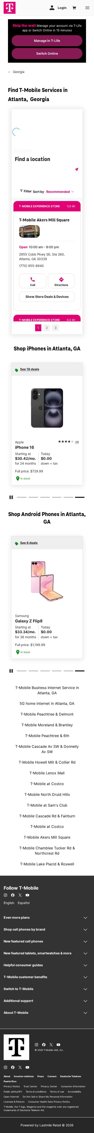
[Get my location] (77, 169)
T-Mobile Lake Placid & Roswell (47, 864)
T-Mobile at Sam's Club (47, 805)
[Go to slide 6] (77, 498)
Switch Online (47, 53)
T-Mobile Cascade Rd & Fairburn (47, 816)
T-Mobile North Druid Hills (47, 794)
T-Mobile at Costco (47, 783)
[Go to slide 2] (30, 498)
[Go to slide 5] (65, 498)
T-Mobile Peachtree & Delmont (47, 714)
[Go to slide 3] (41, 498)
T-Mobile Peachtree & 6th (47, 735)
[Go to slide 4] (53, 498)
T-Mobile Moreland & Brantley (47, 725)
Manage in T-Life (47, 41)
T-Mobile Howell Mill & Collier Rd (47, 762)
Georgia (18, 72)
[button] (60, 192)
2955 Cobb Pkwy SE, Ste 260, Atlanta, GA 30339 (42, 256)
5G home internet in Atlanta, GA (47, 703)
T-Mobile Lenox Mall (47, 773)
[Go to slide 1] (18, 498)
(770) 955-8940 (31, 266)
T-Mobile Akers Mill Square (47, 837)
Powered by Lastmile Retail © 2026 (47, 1125)
